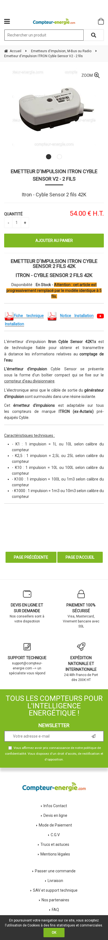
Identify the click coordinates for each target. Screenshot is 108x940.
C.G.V (55, 835)
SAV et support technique (55, 890)
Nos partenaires (55, 900)
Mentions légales (55, 854)
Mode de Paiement (55, 825)
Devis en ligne (55, 815)
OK (54, 932)
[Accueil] (54, 21)
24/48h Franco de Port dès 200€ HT (81, 669)
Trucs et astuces (55, 844)
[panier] (101, 21)
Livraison (55, 880)
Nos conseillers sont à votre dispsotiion (27, 613)
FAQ (55, 909)
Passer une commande (55, 871)
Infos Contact (55, 806)
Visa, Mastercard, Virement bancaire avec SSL (81, 615)
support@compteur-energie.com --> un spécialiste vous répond (27, 665)
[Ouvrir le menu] (7, 21)
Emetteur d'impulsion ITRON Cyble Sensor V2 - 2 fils (54, 175)
